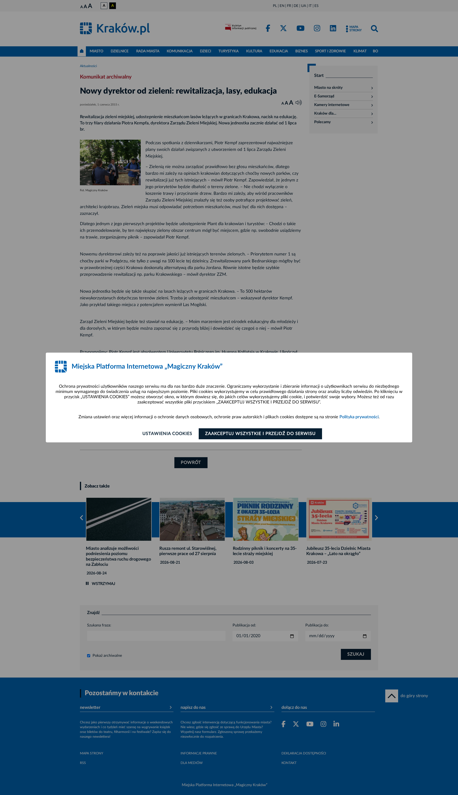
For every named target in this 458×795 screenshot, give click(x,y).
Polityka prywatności (359, 417)
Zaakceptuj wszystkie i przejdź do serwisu (260, 434)
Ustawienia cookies (167, 434)
